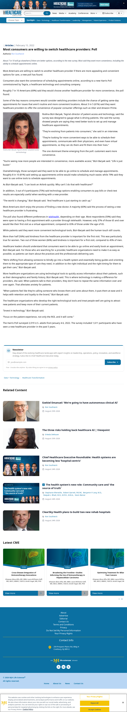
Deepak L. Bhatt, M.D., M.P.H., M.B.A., (58, 495)
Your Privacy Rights (64, 633)
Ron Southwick (51, 407)
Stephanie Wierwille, (53, 492)
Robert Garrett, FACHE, (72, 492)
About (63, 612)
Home (46, 683)
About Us (57, 683)
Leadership (76, 20)
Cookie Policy (28, 709)
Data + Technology (43, 20)
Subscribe (111, 362)
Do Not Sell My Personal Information (63, 630)
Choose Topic (13, 20)
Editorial (63, 618)
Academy (72, 13)
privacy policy (53, 367)
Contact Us (63, 621)
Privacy (63, 627)
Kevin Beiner (80, 495)
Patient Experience (100, 20)
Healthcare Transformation (61, 20)
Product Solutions (115, 20)
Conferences (83, 13)
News (54, 13)
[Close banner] (124, 3)
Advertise (63, 615)
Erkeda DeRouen (52, 434)
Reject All (94, 703)
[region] (63, 703)
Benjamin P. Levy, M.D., (92, 492)
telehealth (54, 216)
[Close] (123, 702)
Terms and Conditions (63, 624)
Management (87, 20)
